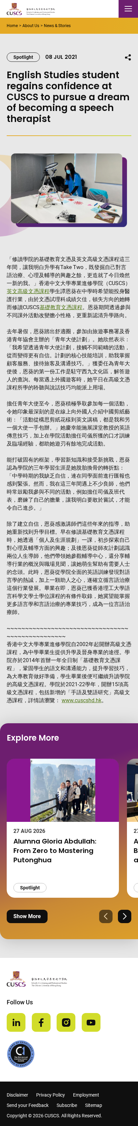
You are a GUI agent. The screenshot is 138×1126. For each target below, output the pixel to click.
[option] (63, 828)
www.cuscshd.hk (81, 700)
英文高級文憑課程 (28, 291)
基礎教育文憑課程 (61, 307)
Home (12, 25)
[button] (106, 916)
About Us (30, 25)
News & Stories (57, 25)
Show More (27, 916)
